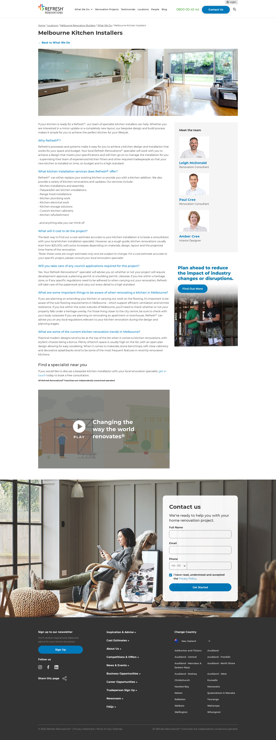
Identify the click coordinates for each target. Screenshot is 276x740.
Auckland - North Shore (221, 663)
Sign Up (60, 649)
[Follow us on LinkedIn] (57, 667)
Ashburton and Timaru (188, 650)
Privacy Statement (83, 729)
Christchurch (182, 680)
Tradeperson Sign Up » (122, 690)
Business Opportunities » (124, 673)
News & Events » (118, 665)
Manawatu (213, 686)
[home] (52, 9)
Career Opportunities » (122, 681)
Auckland (213, 650)
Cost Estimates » (118, 640)
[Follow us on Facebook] (49, 667)
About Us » (114, 648)
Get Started (200, 587)
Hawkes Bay (182, 686)
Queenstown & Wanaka (221, 693)
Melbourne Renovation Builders (77, 25)
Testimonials (128, 9)
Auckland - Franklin (218, 657)
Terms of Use (103, 729)
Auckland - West (217, 673)
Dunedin (212, 680)
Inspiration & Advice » (121, 632)
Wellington (181, 712)
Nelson (179, 693)
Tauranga (213, 699)
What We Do (104, 25)
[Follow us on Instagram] (41, 667)
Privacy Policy (187, 578)
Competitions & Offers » (123, 657)
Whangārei (213, 712)
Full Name (176, 527)
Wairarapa (213, 705)
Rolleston (180, 699)
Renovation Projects (107, 9)
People (155, 9)
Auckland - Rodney (186, 673)
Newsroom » (115, 698)
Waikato (179, 705)
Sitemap (117, 729)
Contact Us (215, 9)
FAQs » (111, 706)
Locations (143, 9)
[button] (83, 9)
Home (41, 25)
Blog (164, 9)
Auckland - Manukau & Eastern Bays (188, 665)
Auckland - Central (186, 657)
